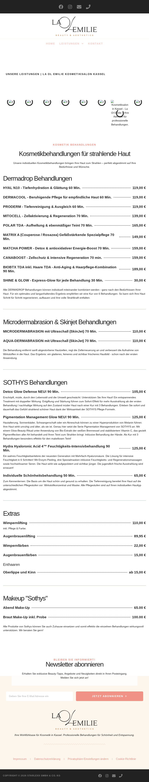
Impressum (20, 758)
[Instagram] (69, 6)
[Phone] (88, 6)
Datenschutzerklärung (47, 758)
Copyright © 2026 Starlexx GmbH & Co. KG (31, 775)
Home (50, 43)
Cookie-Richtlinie (126, 758)
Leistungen (69, 43)
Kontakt (95, 43)
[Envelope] (79, 6)
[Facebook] (60, 6)
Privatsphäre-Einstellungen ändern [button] (88, 758)
